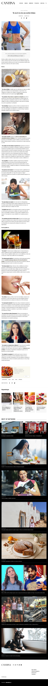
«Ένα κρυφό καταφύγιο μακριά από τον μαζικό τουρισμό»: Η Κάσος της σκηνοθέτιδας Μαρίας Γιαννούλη (17, 529)
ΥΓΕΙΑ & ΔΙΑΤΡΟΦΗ (24, 10)
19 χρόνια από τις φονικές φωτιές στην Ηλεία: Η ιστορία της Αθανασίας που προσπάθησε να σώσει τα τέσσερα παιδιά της (20, 624)
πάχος (16, 379)
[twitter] (26, 18)
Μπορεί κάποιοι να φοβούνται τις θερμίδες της (16, 96)
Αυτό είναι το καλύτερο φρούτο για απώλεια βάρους (41, 408)
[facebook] (21, 18)
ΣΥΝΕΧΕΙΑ (26, 376)
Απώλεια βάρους (4, 379)
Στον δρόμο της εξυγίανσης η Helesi (7, 435)
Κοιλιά (9, 379)
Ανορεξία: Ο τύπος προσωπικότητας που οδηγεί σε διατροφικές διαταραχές (13, 466)
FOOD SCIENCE (16, 405)
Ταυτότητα (33, 674)
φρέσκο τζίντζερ (20, 93)
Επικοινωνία (34, 672)
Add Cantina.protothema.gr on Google (15, 55)
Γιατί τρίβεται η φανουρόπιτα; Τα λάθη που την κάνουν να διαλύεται (12, 561)
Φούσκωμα (20, 379)
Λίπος (13, 379)
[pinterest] (24, 18)
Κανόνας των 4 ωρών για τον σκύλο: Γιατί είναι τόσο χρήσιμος (11, 655)
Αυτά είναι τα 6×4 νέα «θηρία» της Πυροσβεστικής (33, 435)
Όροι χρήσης (34, 669)
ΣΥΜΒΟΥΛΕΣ (4, 405)
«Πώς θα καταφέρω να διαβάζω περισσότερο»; (9, 498)
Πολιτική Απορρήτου (35, 671)
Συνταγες (21, 3)
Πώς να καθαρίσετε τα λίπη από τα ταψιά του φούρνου (6, 408)
